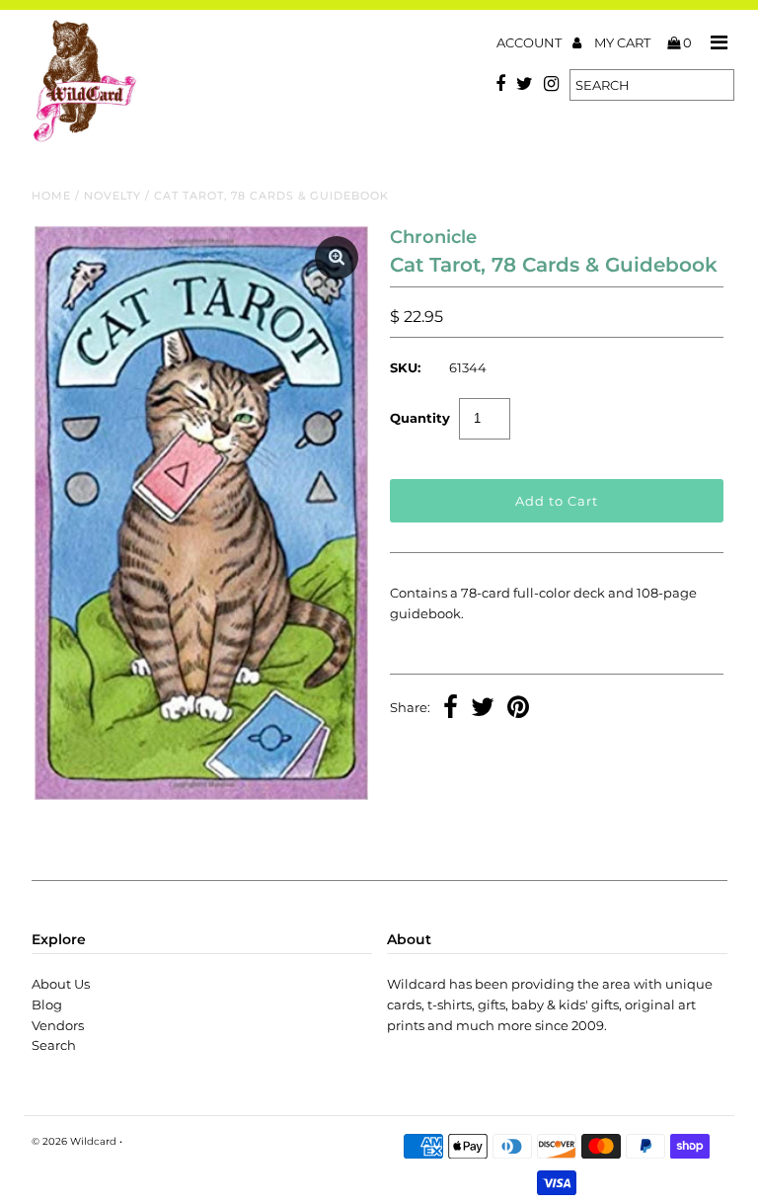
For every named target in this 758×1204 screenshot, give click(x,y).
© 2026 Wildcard (74, 1141)
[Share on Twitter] (482, 709)
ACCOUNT (530, 42)
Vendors (58, 1025)
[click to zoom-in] (336, 258)
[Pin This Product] (518, 709)
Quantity (420, 418)
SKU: (405, 367)
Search (54, 1045)
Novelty (112, 195)
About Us (61, 984)
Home (51, 195)
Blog (47, 1004)
